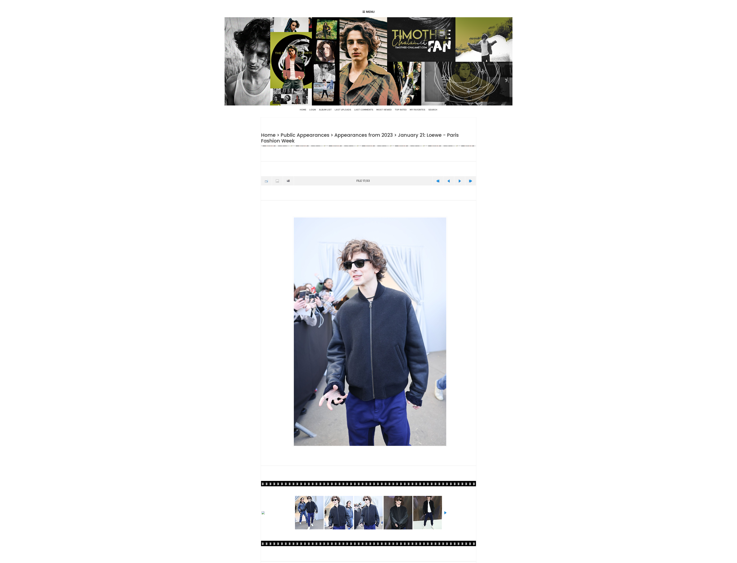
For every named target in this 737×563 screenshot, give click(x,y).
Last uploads (343, 109)
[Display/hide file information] (277, 180)
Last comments (363, 109)
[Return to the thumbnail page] (266, 180)
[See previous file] (448, 180)
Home (303, 109)
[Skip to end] (470, 180)
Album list (325, 109)
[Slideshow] (288, 180)
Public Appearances (303, 135)
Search (432, 109)
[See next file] (459, 180)
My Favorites (417, 109)
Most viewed (384, 109)
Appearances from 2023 (360, 135)
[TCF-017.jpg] (370, 331)
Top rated (401, 109)
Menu (370, 12)
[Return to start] (437, 180)
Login (312, 109)
